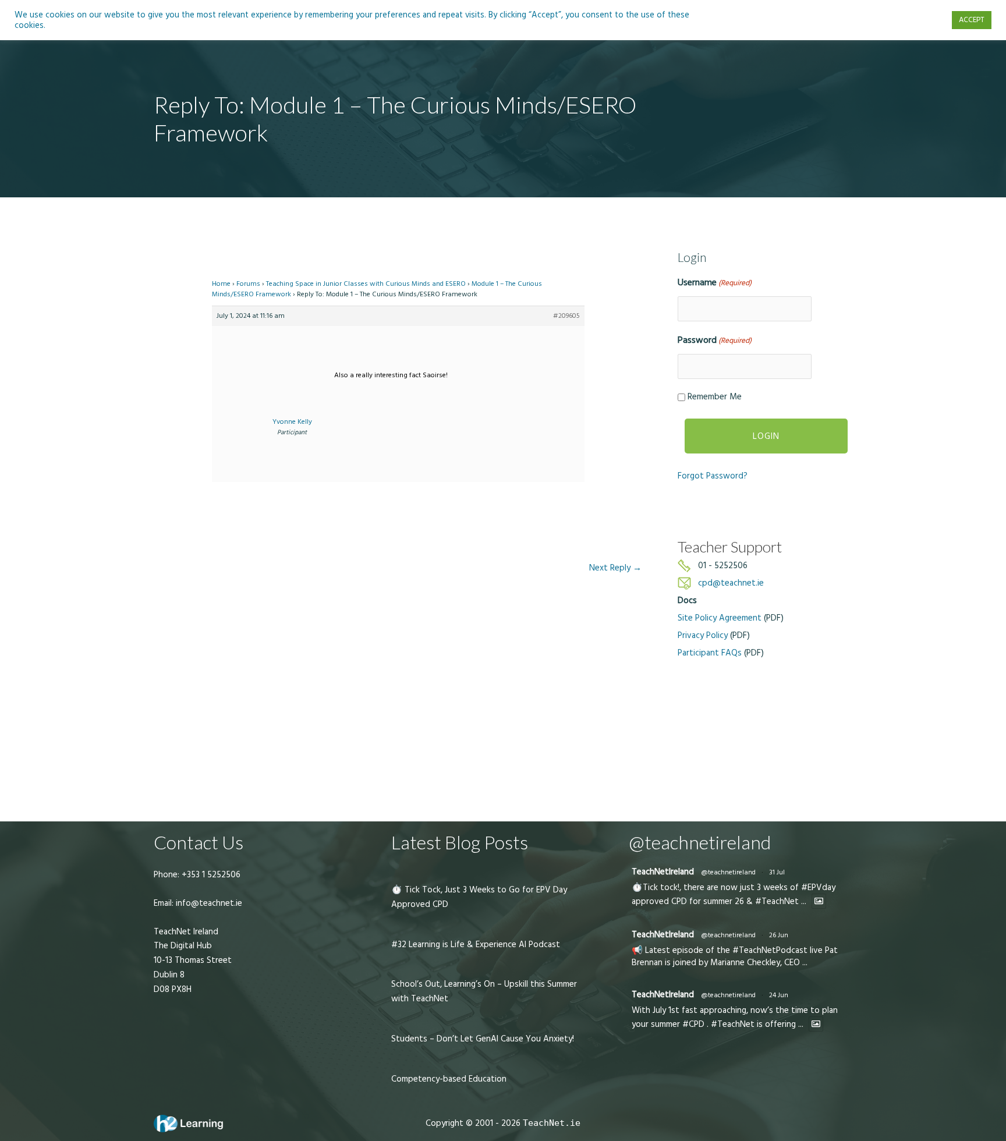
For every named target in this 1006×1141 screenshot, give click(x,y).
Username (715, 282)
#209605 (566, 316)
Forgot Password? (713, 476)
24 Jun (778, 995)
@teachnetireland (728, 872)
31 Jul (777, 872)
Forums (248, 284)
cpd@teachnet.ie (731, 583)
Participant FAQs (710, 653)
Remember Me (715, 397)
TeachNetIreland (663, 872)
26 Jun (778, 935)
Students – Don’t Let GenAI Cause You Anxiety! (482, 1039)
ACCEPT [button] (971, 20)
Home (221, 284)
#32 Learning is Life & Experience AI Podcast (475, 944)
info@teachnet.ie (207, 903)
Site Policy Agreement (719, 618)
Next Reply (615, 568)
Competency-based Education (448, 1079)
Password (715, 340)
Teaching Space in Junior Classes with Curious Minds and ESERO (366, 284)
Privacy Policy (703, 635)
